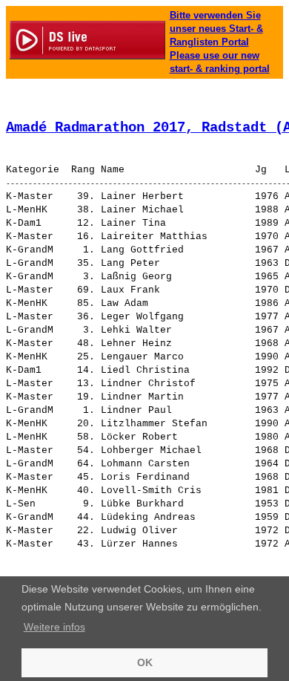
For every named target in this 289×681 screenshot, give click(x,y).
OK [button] (145, 662)
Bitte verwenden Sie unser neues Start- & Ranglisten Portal (216, 29)
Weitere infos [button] (54, 627)
